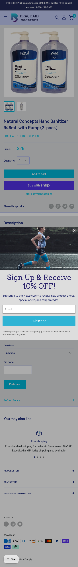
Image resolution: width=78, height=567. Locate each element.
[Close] (74, 230)
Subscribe (39, 320)
